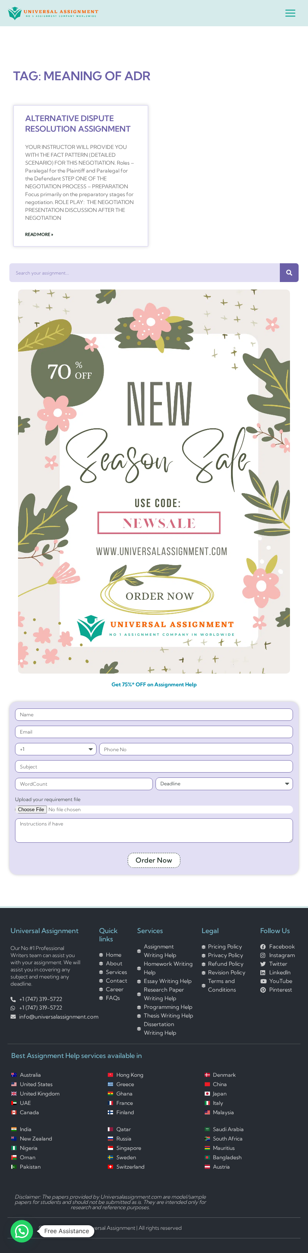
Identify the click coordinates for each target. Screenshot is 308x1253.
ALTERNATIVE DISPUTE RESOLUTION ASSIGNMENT (78, 123)
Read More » (39, 234)
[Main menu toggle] (290, 13)
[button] (22, 1231)
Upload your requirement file (47, 799)
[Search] (289, 272)
